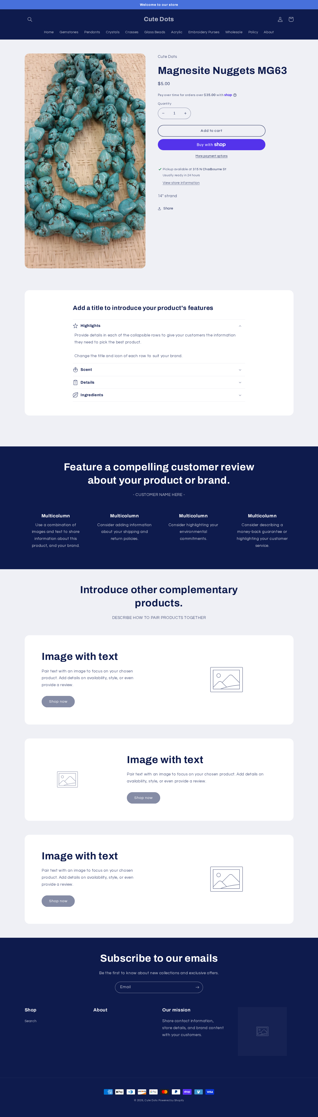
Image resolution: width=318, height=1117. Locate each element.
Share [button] (168, 208)
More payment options (212, 156)
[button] (30, 19)
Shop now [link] (58, 701)
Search (31, 1021)
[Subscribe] (197, 987)
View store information (181, 183)
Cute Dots (151, 1100)
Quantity (164, 103)
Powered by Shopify (171, 1100)
